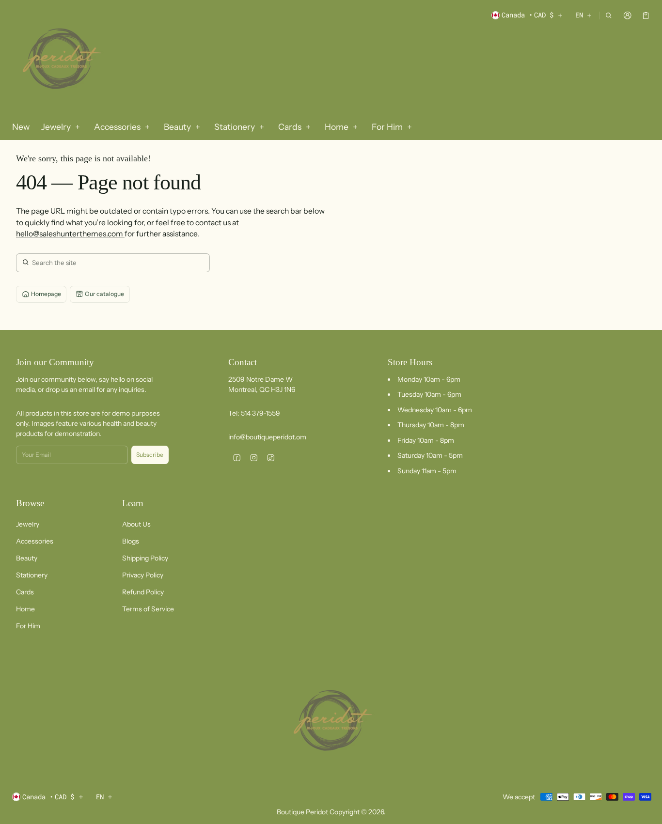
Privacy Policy (142, 575)
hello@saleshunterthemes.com (70, 233)
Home (25, 609)
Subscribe (149, 454)
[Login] (627, 15)
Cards (25, 592)
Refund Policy (143, 592)
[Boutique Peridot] (60, 60)
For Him (28, 626)
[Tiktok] (270, 457)
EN (579, 14)
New (21, 127)
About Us (136, 524)
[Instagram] (253, 457)
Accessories (34, 541)
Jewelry (27, 524)
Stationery (31, 575)
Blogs (130, 541)
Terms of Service (148, 609)
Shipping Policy (145, 558)
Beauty (26, 558)
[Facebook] (236, 457)
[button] (608, 15)
